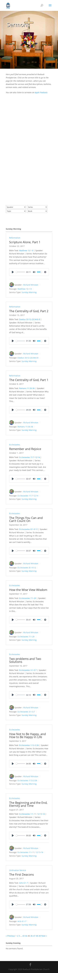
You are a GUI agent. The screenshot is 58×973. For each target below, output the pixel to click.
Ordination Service (17, 870)
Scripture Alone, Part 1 (24, 242)
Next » (44, 936)
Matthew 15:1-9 (26, 250)
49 (40, 936)
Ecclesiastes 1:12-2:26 (29, 745)
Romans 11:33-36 (27, 388)
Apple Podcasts (41, 92)
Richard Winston (30, 284)
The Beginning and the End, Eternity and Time (28, 804)
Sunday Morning (29, 292)
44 (26, 936)
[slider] (20, 272)
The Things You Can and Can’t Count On (26, 519)
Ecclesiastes (14, 444)
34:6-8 (37, 319)
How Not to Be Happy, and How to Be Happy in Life (27, 735)
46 (31, 936)
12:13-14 (41, 814)
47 (34, 936)
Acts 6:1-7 (23, 883)
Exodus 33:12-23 (26, 319)
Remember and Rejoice (25, 449)
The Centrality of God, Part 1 (28, 380)
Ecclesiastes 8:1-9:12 (28, 529)
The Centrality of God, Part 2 (28, 311)
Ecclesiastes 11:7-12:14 (29, 457)
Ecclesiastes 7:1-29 (27, 598)
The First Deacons (21, 874)
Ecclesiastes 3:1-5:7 (28, 670)
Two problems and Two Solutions (25, 660)
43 (23, 936)
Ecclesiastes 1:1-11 (27, 814)
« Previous (10, 936)
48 (37, 936)
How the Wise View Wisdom (28, 590)
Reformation (14, 237)
